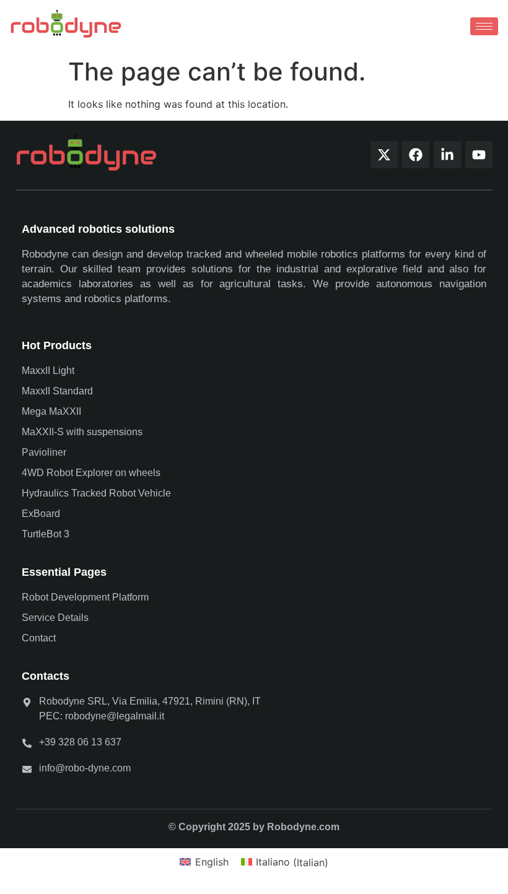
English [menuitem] (212, 862)
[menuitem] (203, 862)
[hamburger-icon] (484, 26)
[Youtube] (479, 154)
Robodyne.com (303, 827)
